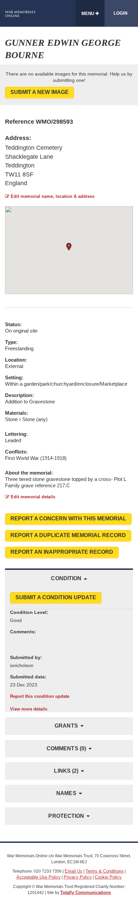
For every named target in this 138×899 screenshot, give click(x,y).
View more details (28, 709)
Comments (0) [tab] (66, 748)
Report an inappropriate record (61, 552)
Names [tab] (66, 793)
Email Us (73, 871)
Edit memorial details (32, 496)
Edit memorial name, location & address (51, 196)
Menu (88, 13)
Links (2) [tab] (66, 771)
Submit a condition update (55, 597)
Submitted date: (28, 676)
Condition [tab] (66, 578)
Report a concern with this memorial (68, 518)
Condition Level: (29, 612)
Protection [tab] (66, 816)
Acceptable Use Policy (38, 877)
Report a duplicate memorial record (68, 535)
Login (120, 13)
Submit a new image (39, 92)
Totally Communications (85, 892)
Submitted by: (26, 657)
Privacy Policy (78, 877)
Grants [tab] (66, 726)
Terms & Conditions (104, 871)
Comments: (23, 631)
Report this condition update (39, 696)
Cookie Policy (108, 877)
